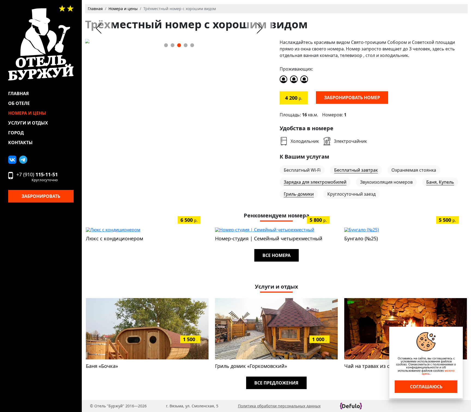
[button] (166, 45)
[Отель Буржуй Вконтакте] (12, 160)
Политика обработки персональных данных (279, 405)
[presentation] (98, 28)
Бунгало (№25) (361, 238)
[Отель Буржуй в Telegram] (23, 160)
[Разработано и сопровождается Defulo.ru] (351, 406)
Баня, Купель (440, 182)
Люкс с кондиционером (114, 238)
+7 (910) (37, 177)
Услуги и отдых (28, 123)
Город (16, 133)
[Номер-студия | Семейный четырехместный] (264, 229)
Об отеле (19, 103)
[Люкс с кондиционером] (113, 229)
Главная (18, 93)
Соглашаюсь (426, 387)
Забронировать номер (352, 98)
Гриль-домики (299, 194)
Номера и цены (27, 113)
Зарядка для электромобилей (315, 182)
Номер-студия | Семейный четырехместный (268, 238)
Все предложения (276, 383)
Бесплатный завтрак (356, 170)
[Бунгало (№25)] (361, 229)
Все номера (276, 255)
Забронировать (41, 196)
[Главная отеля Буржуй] (41, 44)
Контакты (20, 143)
